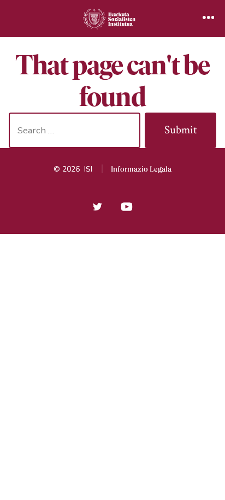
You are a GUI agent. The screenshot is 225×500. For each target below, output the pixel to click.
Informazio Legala (141, 168)
